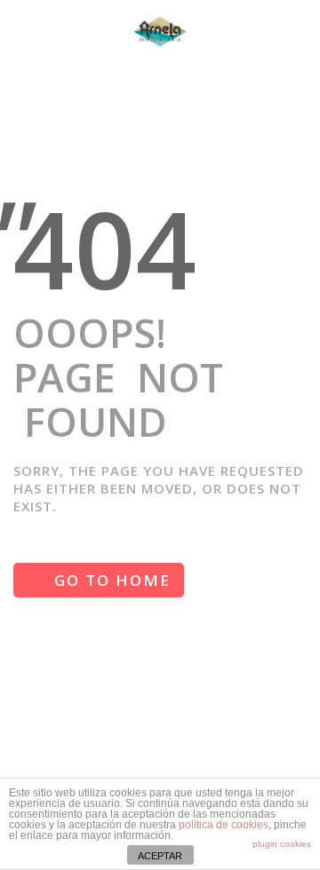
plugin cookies (281, 844)
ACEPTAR (160, 855)
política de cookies (223, 825)
